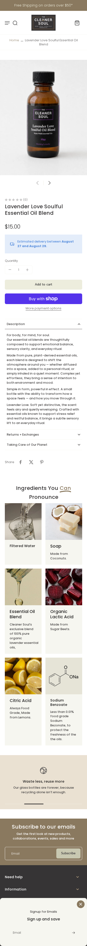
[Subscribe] (73, 933)
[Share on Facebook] (20, 462)
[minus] (10, 269)
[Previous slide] (37, 183)
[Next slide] (49, 183)
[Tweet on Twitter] (31, 462)
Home (14, 40)
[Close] (80, 904)
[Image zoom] (43, 117)
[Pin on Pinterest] (41, 462)
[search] (15, 23)
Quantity (11, 261)
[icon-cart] (77, 23)
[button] (43, 285)
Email (15, 853)
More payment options (43, 308)
